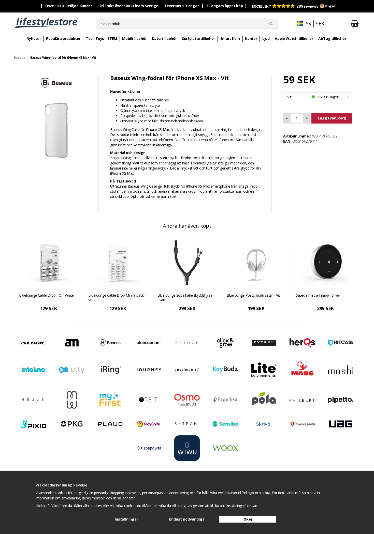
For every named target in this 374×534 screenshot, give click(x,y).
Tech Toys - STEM (101, 38)
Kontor (251, 38)
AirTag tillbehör (332, 38)
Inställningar (126, 519)
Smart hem (230, 38)
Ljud (266, 38)
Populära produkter (63, 38)
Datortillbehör (164, 38)
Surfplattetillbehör (198, 38)
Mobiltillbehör (134, 38)
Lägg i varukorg (332, 118)
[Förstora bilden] (56, 129)
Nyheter (33, 38)
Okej (247, 519)
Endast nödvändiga (187, 519)
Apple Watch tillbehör (294, 38)
